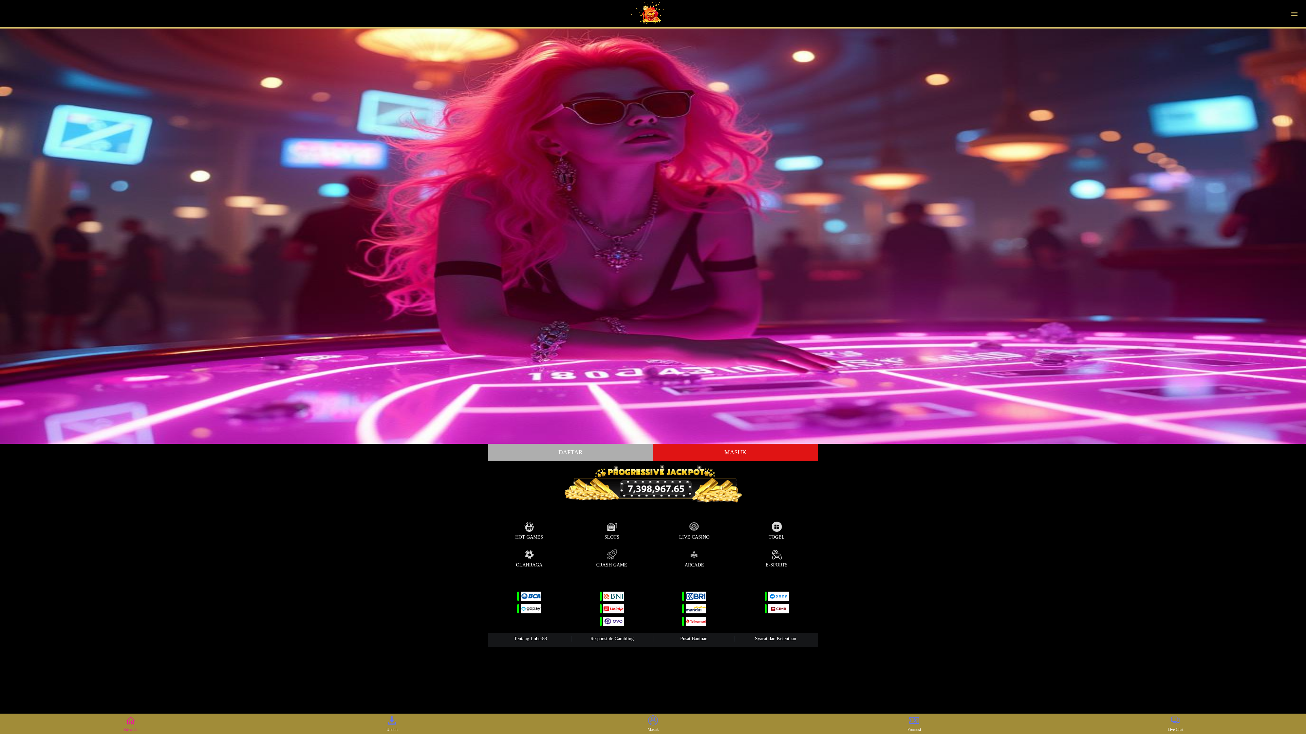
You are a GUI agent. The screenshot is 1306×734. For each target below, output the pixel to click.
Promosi (914, 729)
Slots (611, 537)
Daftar (570, 452)
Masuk (735, 452)
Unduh (392, 729)
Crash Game (611, 564)
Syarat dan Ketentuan (775, 638)
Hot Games (529, 537)
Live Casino (694, 537)
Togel (777, 537)
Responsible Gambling (612, 638)
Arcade (694, 564)
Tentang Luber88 (530, 638)
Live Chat (1175, 729)
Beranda (130, 729)
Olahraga (529, 564)
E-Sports (777, 564)
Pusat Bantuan (693, 638)
